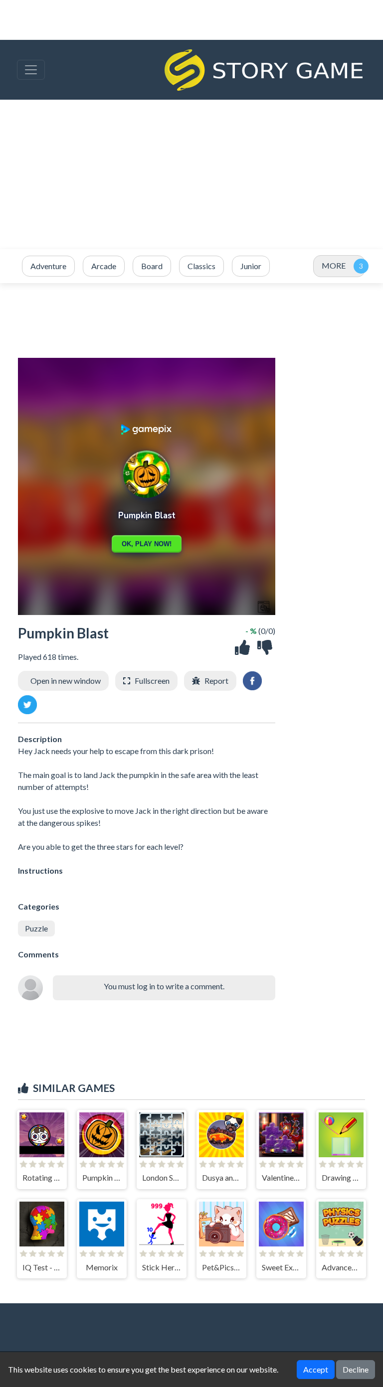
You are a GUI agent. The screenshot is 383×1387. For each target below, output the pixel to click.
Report (216, 680)
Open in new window (65, 680)
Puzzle (36, 928)
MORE (334, 265)
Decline (356, 1369)
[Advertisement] (191, 174)
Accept (315, 1369)
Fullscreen (152, 680)
